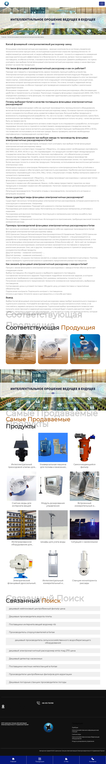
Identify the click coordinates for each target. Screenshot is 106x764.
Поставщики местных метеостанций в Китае (33, 666)
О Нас (66, 760)
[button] (96, 349)
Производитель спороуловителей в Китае (32, 632)
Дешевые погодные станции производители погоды (37, 682)
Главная (3, 37)
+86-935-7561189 (48, 703)
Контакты (92, 760)
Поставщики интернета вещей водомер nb (32, 624)
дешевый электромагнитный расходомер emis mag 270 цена (42, 650)
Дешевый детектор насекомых (25, 658)
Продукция (39, 760)
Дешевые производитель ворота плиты (30, 616)
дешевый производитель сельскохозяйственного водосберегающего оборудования (53, 641)
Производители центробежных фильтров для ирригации (40, 674)
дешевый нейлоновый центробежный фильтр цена (37, 608)
